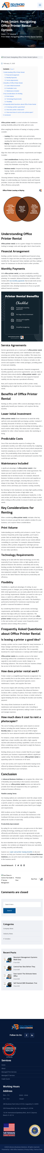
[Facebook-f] (26, 1035)
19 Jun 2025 (17, 986)
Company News (8, 928)
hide (12, 69)
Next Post (34, 879)
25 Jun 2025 (17, 969)
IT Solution (12, 34)
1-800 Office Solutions (16, 1149)
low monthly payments (16, 281)
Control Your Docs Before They (24, 967)
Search (9, 911)
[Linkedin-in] (32, 1035)
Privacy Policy (28, 1149)
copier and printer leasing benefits (21, 852)
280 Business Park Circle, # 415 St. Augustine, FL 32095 (20, 1104)
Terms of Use (38, 1149)
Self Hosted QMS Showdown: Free (25, 983)
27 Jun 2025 (17, 962)
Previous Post (18, 879)
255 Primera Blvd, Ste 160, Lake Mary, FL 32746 (18, 1108)
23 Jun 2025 (17, 979)
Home (3, 34)
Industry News (8, 934)
